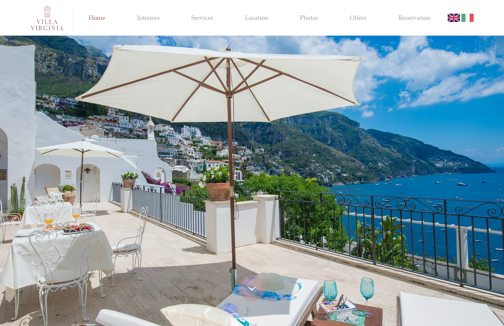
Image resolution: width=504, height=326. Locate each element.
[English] (454, 18)
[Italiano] (467, 18)
